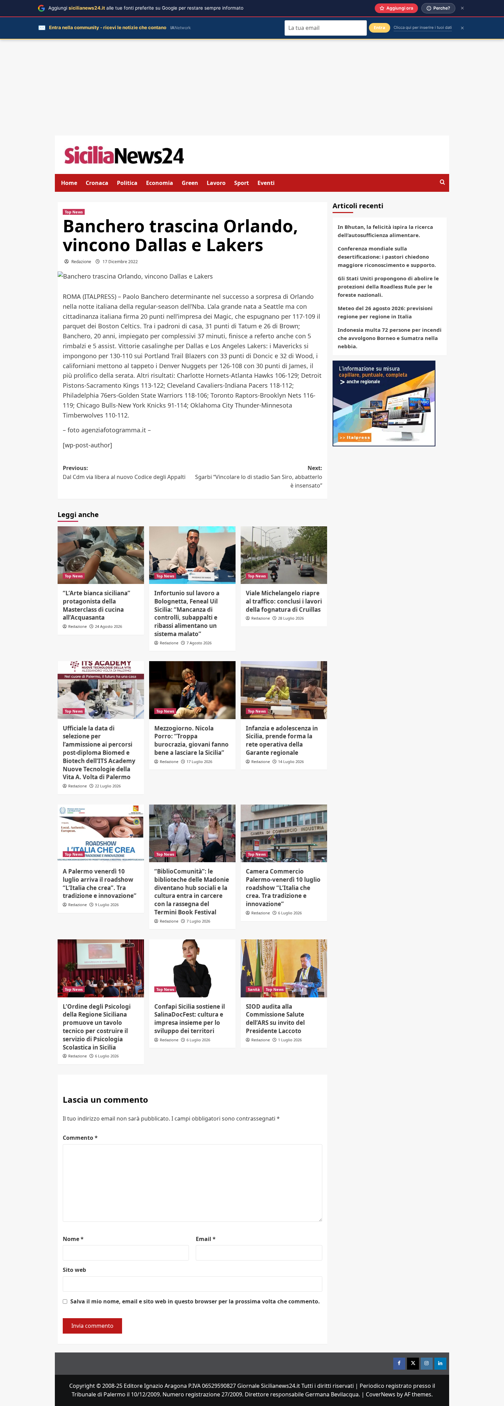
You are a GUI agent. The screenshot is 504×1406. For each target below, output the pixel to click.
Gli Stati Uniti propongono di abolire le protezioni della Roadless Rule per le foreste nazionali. (388, 286)
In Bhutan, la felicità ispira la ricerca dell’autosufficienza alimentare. (385, 230)
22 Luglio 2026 (108, 785)
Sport (241, 183)
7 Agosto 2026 (199, 642)
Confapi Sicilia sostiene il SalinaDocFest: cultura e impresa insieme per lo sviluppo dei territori (189, 1019)
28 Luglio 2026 (291, 618)
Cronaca (97, 183)
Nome (73, 1239)
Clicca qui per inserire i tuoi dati (423, 27)
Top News (74, 211)
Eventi (266, 183)
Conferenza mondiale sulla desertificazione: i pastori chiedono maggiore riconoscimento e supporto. (387, 256)
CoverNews (380, 1394)
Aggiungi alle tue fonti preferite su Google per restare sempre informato (145, 8)
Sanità (254, 989)
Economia (159, 183)
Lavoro (216, 183)
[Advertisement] (252, 87)
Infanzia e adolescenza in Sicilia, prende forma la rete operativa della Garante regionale (282, 740)
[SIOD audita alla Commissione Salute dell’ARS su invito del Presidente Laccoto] (284, 968)
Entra (379, 28)
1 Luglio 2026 (290, 1039)
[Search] (442, 182)
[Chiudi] (462, 8)
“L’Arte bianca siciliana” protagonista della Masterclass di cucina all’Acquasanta (96, 605)
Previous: (124, 472)
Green (190, 183)
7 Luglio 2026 (198, 921)
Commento (80, 1137)
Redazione (81, 262)
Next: (258, 476)
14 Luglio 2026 (291, 761)
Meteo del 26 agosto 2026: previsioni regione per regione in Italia (385, 312)
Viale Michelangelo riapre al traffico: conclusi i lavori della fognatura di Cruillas (284, 601)
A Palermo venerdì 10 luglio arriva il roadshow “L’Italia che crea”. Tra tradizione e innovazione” (99, 883)
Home (69, 183)
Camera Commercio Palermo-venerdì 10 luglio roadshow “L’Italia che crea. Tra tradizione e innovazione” (283, 887)
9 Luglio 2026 (107, 904)
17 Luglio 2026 (199, 761)
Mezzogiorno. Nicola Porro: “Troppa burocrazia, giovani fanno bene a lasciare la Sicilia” (191, 740)
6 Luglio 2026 (290, 912)
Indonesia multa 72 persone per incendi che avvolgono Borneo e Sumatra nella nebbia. (390, 338)
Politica (127, 183)
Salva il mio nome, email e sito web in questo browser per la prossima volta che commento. (195, 1301)
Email (206, 1239)
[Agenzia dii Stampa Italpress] (384, 403)
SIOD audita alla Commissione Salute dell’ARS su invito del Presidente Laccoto (275, 1019)
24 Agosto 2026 (108, 626)
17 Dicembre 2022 (120, 262)
